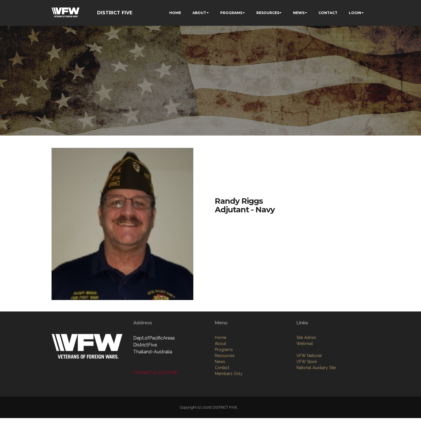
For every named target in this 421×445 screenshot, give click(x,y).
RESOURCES (267, 13)
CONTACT (327, 13)
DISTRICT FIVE (114, 12)
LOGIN (355, 13)
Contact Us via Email (155, 372)
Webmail (304, 343)
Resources (225, 355)
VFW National (309, 355)
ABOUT (199, 13)
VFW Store (306, 361)
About (220, 343)
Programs (224, 349)
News (220, 361)
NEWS (298, 13)
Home (220, 337)
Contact (222, 367)
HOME (175, 13)
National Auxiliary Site (316, 367)
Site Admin (306, 337)
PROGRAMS (231, 13)
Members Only (229, 373)
